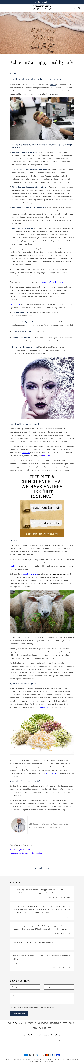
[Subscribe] (59, 1040)
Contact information (72, 1059)
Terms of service (59, 1059)
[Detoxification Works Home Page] (42, 756)
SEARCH (22, 1023)
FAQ (9, 1023)
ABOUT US (32, 1023)
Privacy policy (47, 1059)
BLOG (15, 1023)
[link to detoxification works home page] (42, 632)
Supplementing (52, 773)
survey (53, 84)
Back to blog (43, 868)
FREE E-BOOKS (69, 1023)
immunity (26, 452)
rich (49, 701)
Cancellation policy (48, 1061)
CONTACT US (43, 1023)
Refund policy (37, 1059)
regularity (46, 456)
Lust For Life (15, 304)
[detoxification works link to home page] (42, 419)
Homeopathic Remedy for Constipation (26, 853)
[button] (4, 7)
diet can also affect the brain (50, 282)
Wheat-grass (44, 707)
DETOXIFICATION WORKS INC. (20, 1059)
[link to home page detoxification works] (42, 504)
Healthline (14, 566)
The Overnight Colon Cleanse (22, 850)
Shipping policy (36, 1061)
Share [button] (14, 73)
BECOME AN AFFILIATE (42, 1028)
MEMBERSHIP (55, 1023)
